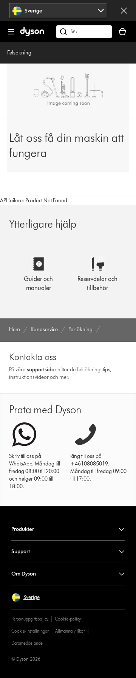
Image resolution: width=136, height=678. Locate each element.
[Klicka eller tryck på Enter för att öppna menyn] (11, 32)
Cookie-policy (68, 619)
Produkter (22, 529)
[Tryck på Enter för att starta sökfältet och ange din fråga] (84, 31)
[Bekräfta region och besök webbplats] (124, 11)
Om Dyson (23, 574)
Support (20, 551)
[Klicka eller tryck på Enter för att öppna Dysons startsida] (32, 34)
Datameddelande (27, 643)
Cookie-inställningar (30, 631)
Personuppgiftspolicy (29, 619)
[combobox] (58, 10)
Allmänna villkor (70, 631)
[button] (25, 597)
